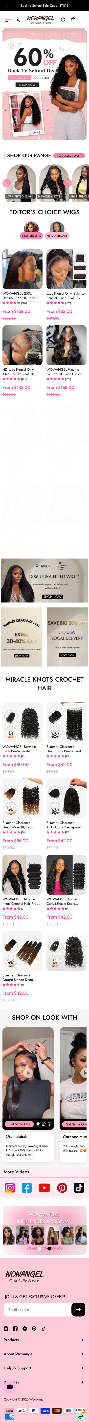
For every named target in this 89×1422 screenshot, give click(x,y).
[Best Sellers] (66, 503)
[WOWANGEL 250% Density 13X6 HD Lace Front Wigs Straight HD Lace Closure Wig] (22, 269)
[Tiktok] (43, 1328)
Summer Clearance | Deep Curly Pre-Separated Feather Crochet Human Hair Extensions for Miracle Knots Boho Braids (65, 748)
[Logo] (40, 20)
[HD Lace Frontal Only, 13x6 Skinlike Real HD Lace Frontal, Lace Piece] (22, 345)
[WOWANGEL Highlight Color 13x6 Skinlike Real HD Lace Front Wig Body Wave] (22, 503)
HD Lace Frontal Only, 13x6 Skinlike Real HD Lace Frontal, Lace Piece (20, 371)
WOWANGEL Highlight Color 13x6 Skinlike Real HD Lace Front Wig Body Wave (20, 529)
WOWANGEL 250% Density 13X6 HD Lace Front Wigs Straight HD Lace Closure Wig (19, 295)
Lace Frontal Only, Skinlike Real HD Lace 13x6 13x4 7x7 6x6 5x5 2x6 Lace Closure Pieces (65, 295)
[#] (44, 84)
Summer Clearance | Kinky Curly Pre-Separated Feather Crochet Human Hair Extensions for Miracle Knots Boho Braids (65, 824)
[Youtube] (24, 1328)
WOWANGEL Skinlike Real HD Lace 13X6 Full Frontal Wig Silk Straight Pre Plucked (20, 452)
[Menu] (8, 19)
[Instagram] (6, 1328)
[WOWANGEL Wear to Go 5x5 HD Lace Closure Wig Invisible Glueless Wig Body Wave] (66, 345)
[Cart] (73, 19)
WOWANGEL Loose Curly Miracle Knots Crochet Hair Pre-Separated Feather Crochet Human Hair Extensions (61, 901)
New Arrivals (56, 236)
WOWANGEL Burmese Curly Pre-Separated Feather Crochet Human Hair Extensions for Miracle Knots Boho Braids (19, 748)
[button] (6, 183)
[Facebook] (15, 1328)
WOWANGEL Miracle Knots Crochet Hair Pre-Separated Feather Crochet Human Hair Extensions (19, 901)
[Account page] (18, 19)
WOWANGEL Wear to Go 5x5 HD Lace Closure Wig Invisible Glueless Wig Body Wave (65, 371)
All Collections (68, 156)
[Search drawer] (63, 19)
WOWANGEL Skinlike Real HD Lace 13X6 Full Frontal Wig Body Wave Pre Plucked (63, 452)
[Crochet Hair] (66, 951)
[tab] (39, 138)
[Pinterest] (34, 1328)
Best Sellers (31, 236)
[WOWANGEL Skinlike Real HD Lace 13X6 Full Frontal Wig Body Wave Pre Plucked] (66, 426)
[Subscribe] (78, 1309)
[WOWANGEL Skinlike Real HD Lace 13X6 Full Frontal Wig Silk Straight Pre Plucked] (22, 426)
